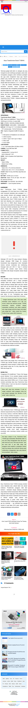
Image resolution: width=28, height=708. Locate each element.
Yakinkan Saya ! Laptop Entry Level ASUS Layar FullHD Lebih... (6, 547)
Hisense (17, 678)
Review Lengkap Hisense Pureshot (16, 645)
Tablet (10, 66)
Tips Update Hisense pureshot (15, 638)
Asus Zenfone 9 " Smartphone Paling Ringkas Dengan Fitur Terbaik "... (19, 579)
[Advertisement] (14, 29)
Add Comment (16, 66)
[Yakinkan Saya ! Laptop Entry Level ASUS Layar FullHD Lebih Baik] (7, 541)
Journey (4, 681)
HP (13, 678)
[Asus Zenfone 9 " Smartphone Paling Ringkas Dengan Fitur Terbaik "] (20, 571)
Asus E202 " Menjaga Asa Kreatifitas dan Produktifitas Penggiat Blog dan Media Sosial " (16, 660)
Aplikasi (7, 678)
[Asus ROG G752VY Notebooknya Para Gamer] (7, 555)
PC (3, 683)
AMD (4, 678)
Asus (19, 65)
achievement (17, 686)
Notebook (23, 65)
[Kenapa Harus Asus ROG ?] (20, 555)
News (15, 681)
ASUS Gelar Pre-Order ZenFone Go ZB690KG (19, 547)
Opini (24, 681)
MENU (26, 1)
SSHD (17, 683)
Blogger (17, 705)
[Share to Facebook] (8, 514)
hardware (23, 686)
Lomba (8, 681)
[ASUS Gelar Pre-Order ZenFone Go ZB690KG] (20, 541)
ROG (10, 683)
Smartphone (5, 686)
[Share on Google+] (15, 514)
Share (20, 683)
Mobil (12, 681)
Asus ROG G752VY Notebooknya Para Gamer (5, 562)
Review (13, 683)
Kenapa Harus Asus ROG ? (19, 561)
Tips (13, 686)
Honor (21, 678)
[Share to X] (12, 514)
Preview (6, 683)
